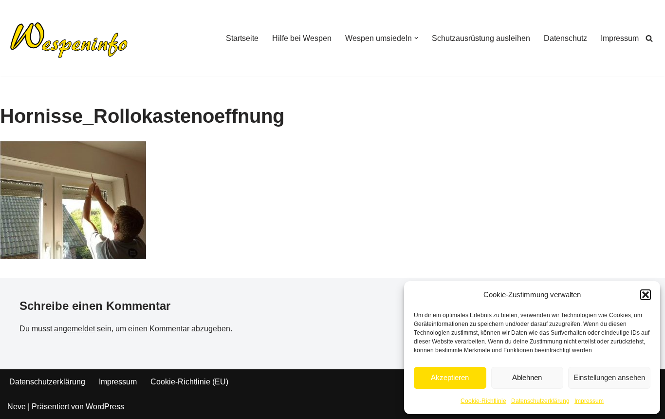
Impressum (589, 401)
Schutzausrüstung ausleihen (481, 38)
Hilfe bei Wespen (302, 38)
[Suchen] (649, 38)
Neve (16, 406)
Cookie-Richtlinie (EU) (189, 382)
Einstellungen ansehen (609, 377)
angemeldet (74, 328)
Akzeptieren (450, 377)
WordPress (105, 406)
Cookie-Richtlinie (483, 401)
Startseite (242, 38)
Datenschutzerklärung (540, 401)
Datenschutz (565, 38)
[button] (645, 295)
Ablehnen (527, 377)
